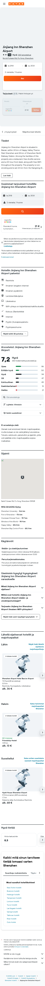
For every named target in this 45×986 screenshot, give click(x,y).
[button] (4, 4)
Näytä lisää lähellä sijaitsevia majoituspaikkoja (36, 646)
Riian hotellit (11, 919)
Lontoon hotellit (13, 901)
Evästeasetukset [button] (7, 257)
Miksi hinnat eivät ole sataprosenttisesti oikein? (20, 963)
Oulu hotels (11, 922)
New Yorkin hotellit (14, 888)
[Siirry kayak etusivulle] (16, 3)
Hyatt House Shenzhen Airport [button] (14, 792)
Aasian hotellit (31, 976)
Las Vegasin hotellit (14, 908)
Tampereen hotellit (14, 898)
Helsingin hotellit (13, 894)
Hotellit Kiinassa (12, 978)
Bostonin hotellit (13, 891)
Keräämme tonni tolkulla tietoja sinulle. (20, 958)
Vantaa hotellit (12, 912)
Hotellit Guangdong (28, 978)
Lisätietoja (8, 246)
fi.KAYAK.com (10, 976)
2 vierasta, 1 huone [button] (13, 72)
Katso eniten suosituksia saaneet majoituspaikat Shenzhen (34, 760)
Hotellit (20, 976)
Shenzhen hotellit (11, 980)
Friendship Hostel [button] (9, 740)
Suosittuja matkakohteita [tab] (16, 873)
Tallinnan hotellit (13, 915)
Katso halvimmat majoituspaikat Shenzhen (37, 706)
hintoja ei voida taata (21, 947)
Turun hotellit (12, 905)
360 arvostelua (24, 55)
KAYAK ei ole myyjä (12, 954)
